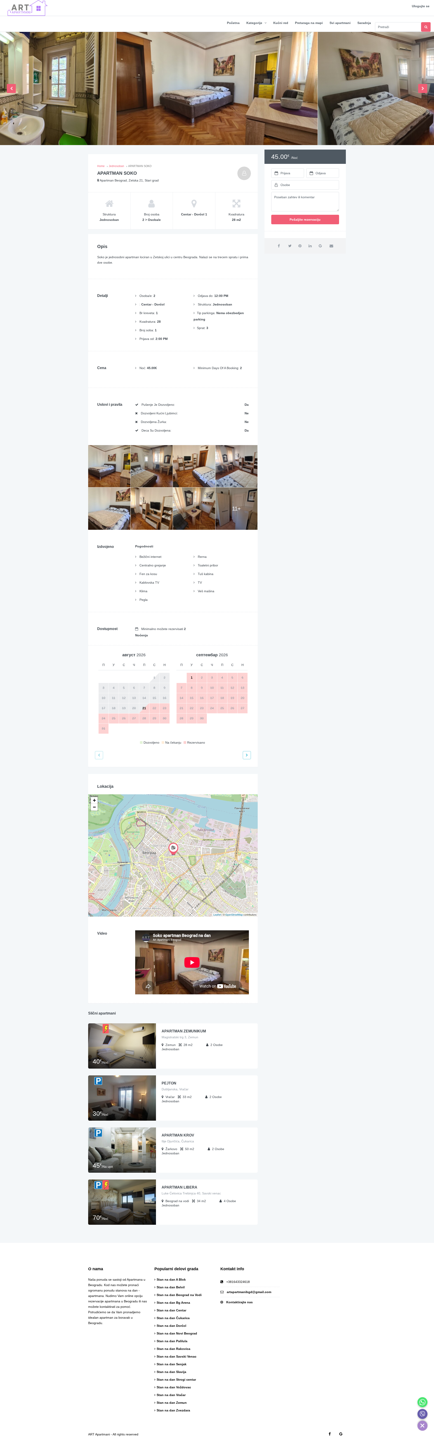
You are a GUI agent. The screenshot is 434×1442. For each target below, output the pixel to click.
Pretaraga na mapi (309, 23)
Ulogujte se (420, 6)
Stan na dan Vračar (171, 1395)
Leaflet (217, 914)
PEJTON (169, 1083)
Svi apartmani (340, 23)
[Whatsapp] (422, 1402)
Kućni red (280, 23)
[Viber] (422, 1414)
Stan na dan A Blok (171, 1279)
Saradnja (364, 23)
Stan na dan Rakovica (173, 1349)
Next (422, 88)
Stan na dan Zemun (172, 1402)
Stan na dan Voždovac (174, 1387)
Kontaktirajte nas (239, 1302)
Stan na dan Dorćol (171, 1325)
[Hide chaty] (422, 1426)
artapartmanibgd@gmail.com (249, 1292)
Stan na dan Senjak (171, 1364)
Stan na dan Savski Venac (176, 1356)
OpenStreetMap (234, 914)
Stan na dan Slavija (171, 1372)
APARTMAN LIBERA (179, 1187)
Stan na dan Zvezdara (173, 1410)
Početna (233, 23)
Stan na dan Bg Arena (173, 1302)
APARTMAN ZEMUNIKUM (184, 1031)
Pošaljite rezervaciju (305, 219)
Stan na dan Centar (171, 1310)
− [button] (94, 807)
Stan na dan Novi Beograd (177, 1333)
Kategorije (254, 23)
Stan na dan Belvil (171, 1287)
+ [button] (94, 800)
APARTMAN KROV (178, 1135)
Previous (11, 88)
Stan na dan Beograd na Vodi (179, 1295)
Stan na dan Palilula (172, 1341)
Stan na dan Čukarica (173, 1318)
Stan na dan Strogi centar (176, 1379)
